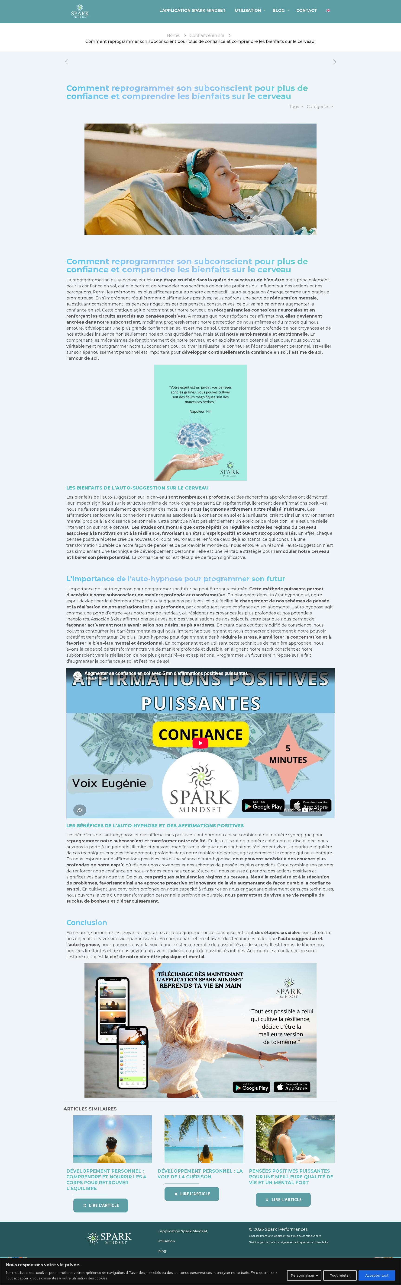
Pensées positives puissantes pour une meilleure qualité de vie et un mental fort (291, 1176)
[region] (200, 1271)
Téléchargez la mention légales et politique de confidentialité (288, 1242)
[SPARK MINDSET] (80, 10)
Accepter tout (376, 1275)
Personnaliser (302, 1275)
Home (173, 35)
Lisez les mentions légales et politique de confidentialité (285, 1235)
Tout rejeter (340, 1275)
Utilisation (166, 1241)
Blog (162, 1251)
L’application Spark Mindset (182, 1231)
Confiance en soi (207, 35)
